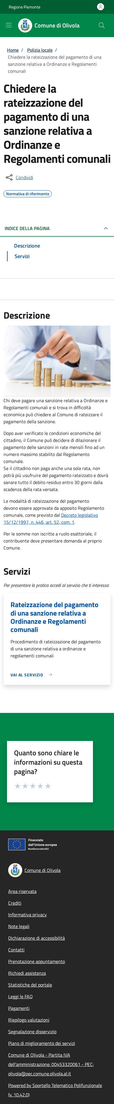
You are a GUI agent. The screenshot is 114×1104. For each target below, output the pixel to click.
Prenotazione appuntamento (36, 961)
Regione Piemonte (24, 7)
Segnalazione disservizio (32, 1031)
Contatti (16, 949)
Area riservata (22, 891)
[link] (33, 675)
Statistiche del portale (30, 984)
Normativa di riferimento (27, 193)
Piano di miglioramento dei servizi (41, 1043)
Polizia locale (40, 49)
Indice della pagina (27, 228)
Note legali (19, 926)
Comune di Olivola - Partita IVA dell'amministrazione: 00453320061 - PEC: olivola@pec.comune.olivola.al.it (51, 1064)
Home (13, 49)
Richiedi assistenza (27, 973)
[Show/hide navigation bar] (9, 25)
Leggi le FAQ (20, 996)
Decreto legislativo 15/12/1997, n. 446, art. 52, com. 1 (51, 519)
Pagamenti (19, 1008)
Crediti (14, 902)
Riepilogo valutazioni (28, 1019)
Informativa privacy (27, 914)
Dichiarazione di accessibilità (36, 937)
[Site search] (101, 25)
